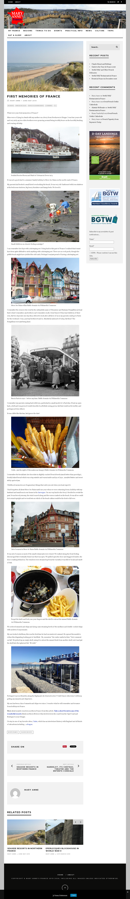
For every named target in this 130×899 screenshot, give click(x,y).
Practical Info (74, 31)
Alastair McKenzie (98, 108)
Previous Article (24, 764)
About (18, 2)
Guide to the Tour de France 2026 (104, 67)
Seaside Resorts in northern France (27, 768)
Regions (27, 31)
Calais (35, 721)
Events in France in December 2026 (104, 79)
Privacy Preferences (60, 895)
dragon (29, 724)
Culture (99, 31)
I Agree (73, 895)
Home (10, 2)
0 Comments (49, 105)
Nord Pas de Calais (21, 105)
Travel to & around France (36, 105)
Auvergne (41, 492)
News (89, 31)
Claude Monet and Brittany (101, 64)
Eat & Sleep (14, 35)
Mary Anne (15, 100)
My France (14, 31)
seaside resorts (26, 732)
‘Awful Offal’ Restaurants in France (104, 76)
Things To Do (43, 31)
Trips (111, 31)
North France (13, 732)
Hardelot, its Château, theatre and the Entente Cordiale (60, 769)
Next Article (68, 764)
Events (58, 31)
